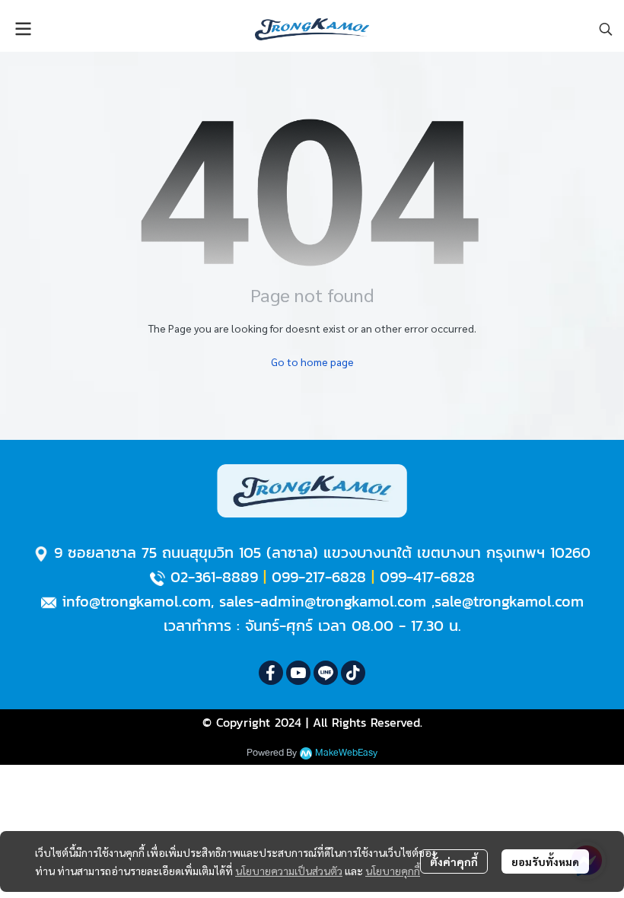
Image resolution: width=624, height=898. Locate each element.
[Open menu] (23, 29)
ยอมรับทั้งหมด (545, 861)
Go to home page (312, 361)
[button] (605, 29)
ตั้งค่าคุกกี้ (454, 861)
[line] (326, 673)
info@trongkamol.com (136, 601)
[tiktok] (353, 673)
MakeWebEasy (346, 753)
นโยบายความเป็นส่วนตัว (288, 870)
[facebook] (271, 673)
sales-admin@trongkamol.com (322, 601)
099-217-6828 (319, 576)
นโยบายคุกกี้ (392, 870)
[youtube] (298, 673)
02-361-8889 (214, 576)
